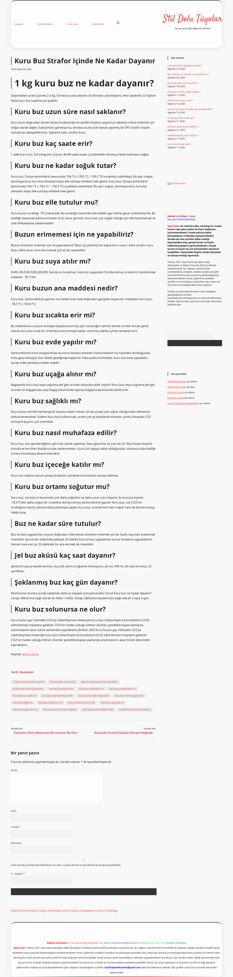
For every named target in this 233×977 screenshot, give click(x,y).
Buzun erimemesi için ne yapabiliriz (99, 681)
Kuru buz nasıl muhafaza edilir (57, 695)
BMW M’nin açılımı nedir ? (180, 100)
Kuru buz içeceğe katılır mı (122, 688)
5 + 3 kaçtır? (18, 873)
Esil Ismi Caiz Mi (175, 392)
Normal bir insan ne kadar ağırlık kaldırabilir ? (190, 109)
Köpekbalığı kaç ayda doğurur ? (183, 135)
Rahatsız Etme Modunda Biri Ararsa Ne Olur (46, 733)
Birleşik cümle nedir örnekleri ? (183, 126)
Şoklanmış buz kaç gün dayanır (134, 709)
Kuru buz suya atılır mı (112, 702)
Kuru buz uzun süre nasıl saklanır (60, 709)
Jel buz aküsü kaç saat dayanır (28, 688)
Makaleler (26, 672)
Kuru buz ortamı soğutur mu (129, 695)
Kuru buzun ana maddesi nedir (97, 709)
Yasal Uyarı (72, 24)
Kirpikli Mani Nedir (176, 381)
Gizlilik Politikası (45, 24)
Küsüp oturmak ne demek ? (181, 118)
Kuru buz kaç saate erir (24, 695)
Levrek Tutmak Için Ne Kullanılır (183, 403)
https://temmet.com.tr (54, 911)
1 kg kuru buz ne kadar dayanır (28, 681)
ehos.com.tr (30, 654)
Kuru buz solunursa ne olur (81, 702)
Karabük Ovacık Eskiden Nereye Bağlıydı (123, 733)
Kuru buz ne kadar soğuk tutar (94, 695)
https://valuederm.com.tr (88, 911)
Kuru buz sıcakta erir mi (50, 702)
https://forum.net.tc (24, 911)
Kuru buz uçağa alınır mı (25, 709)
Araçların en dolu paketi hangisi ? (184, 91)
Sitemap (112, 911)
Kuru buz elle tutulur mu (61, 688)
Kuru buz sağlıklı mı (23, 702)
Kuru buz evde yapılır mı (91, 688)
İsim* (14, 811)
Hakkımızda (98, 24)
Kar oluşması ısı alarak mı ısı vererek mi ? (188, 74)
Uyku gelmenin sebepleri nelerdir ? (185, 65)
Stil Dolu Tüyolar (192, 19)
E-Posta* (15, 827)
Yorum (14, 770)
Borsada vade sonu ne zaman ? (183, 83)
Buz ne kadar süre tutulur (63, 681)
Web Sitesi (16, 843)
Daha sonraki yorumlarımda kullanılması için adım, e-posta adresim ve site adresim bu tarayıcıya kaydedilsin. (66, 865)
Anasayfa (18, 24)
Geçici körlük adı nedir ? (179, 144)
